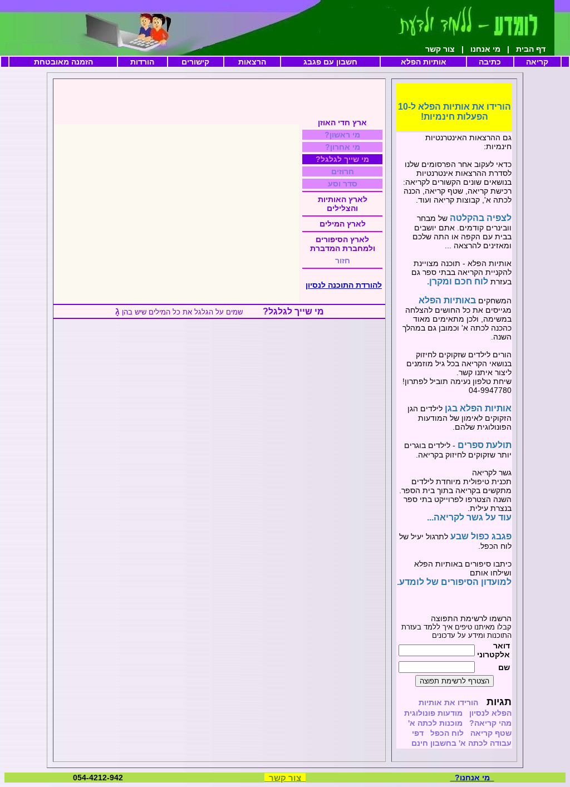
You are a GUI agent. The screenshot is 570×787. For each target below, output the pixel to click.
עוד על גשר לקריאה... (469, 517)
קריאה (537, 61)
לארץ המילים (343, 223)
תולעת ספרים (483, 445)
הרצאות (252, 61)
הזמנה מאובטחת (63, 61)
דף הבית (542, 49)
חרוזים (342, 171)
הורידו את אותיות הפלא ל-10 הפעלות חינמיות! (454, 111)
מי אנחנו (484, 49)
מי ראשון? (342, 134)
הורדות (142, 61)
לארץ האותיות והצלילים (342, 204)
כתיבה (489, 61)
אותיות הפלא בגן (477, 408)
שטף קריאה (491, 733)
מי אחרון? (342, 146)
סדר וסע (342, 183)
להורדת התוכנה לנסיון (344, 285)
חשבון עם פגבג (330, 61)
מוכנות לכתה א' (434, 723)
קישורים (195, 61)
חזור (342, 260)
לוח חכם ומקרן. (457, 281)
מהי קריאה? (489, 723)
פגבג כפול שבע (481, 536)
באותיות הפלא (447, 300)
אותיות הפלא (424, 61)
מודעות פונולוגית (432, 713)
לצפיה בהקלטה (480, 218)
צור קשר (440, 49)
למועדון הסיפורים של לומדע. (454, 582)
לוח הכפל (446, 733)
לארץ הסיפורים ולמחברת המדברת (342, 244)
